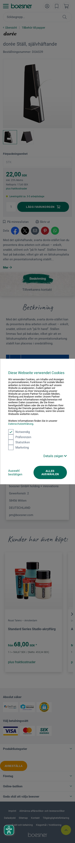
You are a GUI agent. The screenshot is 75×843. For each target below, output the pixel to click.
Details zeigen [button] (53, 456)
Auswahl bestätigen (15, 472)
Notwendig (22, 432)
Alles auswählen (50, 472)
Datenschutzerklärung (20, 423)
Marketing (22, 447)
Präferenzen (23, 437)
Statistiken (22, 442)
